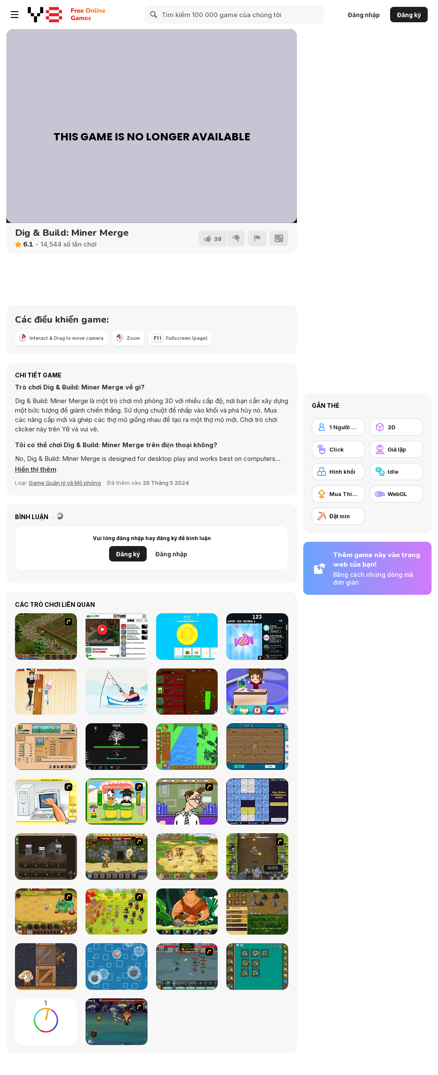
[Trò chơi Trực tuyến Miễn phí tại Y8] (44, 14)
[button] (35, 469)
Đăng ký (409, 14)
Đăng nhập (364, 14)
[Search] (154, 14)
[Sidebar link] (14, 14)
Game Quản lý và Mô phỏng (65, 482)
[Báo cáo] (257, 238)
